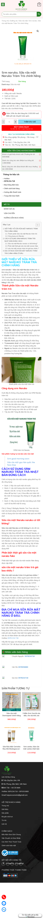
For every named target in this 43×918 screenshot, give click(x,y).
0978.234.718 (9, 181)
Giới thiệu (5, 809)
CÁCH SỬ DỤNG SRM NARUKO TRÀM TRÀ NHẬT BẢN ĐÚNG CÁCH (20, 240)
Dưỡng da (13, 21)
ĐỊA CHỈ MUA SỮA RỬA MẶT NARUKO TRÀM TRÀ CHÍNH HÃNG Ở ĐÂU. (21, 252)
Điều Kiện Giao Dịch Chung (11, 834)
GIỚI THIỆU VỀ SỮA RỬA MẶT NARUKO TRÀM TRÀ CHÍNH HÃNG (21, 230)
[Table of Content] (38, 225)
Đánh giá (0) (9, 209)
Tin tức (4, 820)
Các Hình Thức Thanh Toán (11, 842)
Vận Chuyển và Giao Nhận (11, 838)
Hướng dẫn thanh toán (12, 192)
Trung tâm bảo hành (11, 196)
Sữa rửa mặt (23, 21)
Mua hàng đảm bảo (11, 185)
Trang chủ (5, 21)
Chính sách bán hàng (12, 188)
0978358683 (23, 667)
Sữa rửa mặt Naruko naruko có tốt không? (22, 243)
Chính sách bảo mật (9, 845)
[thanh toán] (10, 875)
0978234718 (30, 656)
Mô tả (6, 204)
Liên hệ (4, 824)
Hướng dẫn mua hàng (14, 218)
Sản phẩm (5, 813)
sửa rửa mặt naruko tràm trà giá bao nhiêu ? (23, 248)
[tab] (21, 204)
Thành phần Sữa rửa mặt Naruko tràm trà (22, 234)
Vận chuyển (9, 213)
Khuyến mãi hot (7, 817)
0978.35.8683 (24, 791)
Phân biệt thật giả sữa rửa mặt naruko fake (23, 246)
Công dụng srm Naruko (16, 236)
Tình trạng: (6, 81)
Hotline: (7, 178)
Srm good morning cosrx (18, 458)
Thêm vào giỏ (30, 122)
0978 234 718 (12, 638)
